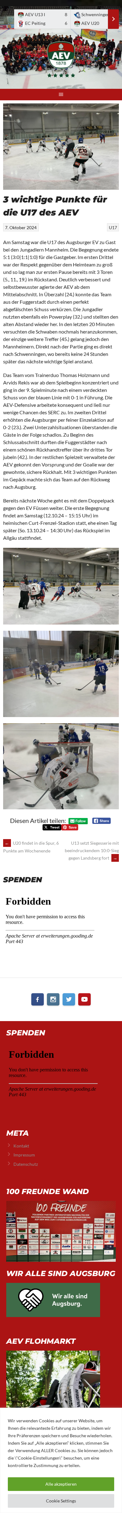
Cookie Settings (61, 1500)
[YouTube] (84, 999)
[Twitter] (69, 999)
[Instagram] (53, 999)
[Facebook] (37, 999)
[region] (61, 1460)
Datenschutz (25, 1164)
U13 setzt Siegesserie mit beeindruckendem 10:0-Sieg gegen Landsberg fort (92, 850)
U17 (113, 227)
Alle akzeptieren (61, 1484)
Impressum (24, 1154)
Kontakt (21, 1145)
